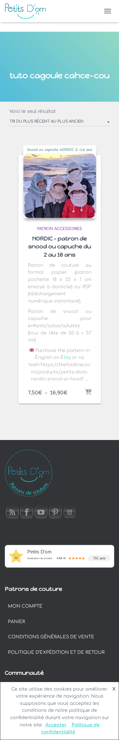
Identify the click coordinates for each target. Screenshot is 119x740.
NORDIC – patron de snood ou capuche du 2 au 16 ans (59, 246)
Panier (16, 621)
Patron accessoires (59, 228)
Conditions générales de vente (51, 637)
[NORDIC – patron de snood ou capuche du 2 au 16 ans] (59, 181)
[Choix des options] (88, 392)
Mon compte (25, 606)
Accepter (56, 725)
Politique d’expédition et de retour (56, 652)
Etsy (66, 357)
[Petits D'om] (28, 11)
